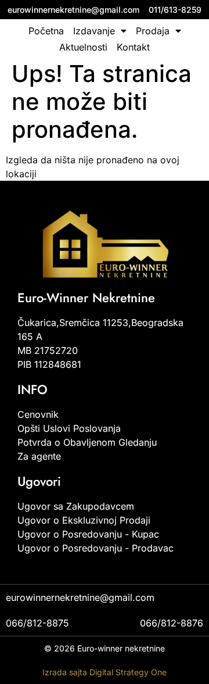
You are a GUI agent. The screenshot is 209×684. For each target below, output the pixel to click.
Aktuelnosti (83, 47)
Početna (46, 31)
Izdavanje (94, 31)
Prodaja (153, 31)
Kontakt (133, 47)
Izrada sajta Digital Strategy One (104, 672)
